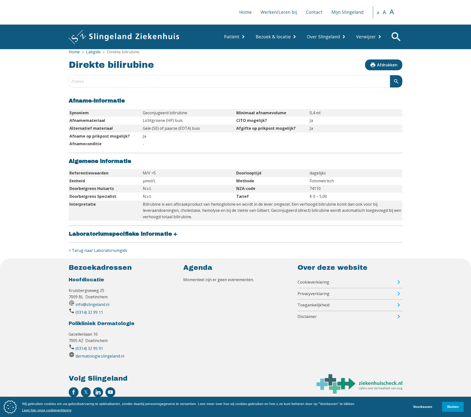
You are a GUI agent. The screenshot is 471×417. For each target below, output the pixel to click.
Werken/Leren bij (279, 12)
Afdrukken (383, 65)
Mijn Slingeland (347, 12)
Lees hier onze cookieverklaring (46, 410)
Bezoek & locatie (273, 37)
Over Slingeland (323, 37)
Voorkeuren (422, 407)
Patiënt (231, 37)
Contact (314, 12)
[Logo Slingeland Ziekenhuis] (124, 36)
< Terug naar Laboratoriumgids (98, 250)
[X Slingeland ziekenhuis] (86, 392)
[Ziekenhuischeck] (359, 392)
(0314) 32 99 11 (89, 312)
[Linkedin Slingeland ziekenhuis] (98, 392)
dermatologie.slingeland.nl (100, 356)
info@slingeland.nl (92, 304)
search (396, 81)
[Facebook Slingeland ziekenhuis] (73, 392)
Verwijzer (366, 37)
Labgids (93, 52)
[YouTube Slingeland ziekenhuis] (110, 392)
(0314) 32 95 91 (89, 348)
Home (245, 12)
